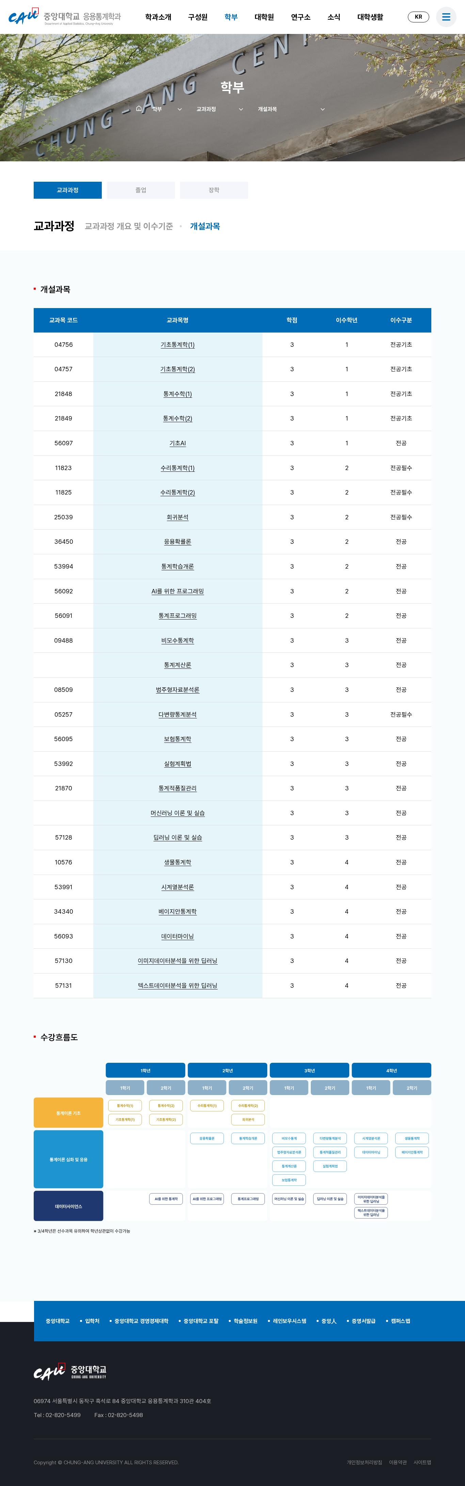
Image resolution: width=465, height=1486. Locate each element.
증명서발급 (364, 1321)
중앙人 (329, 1321)
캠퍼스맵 (400, 1321)
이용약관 (398, 1463)
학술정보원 (246, 1321)
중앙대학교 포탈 (201, 1321)
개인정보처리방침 (364, 1463)
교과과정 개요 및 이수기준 (129, 226)
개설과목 (205, 226)
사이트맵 (422, 1463)
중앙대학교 (58, 1321)
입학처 (92, 1321)
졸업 (140, 190)
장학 (214, 190)
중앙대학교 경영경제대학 (142, 1321)
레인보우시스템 (289, 1321)
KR (418, 17)
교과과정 (68, 190)
